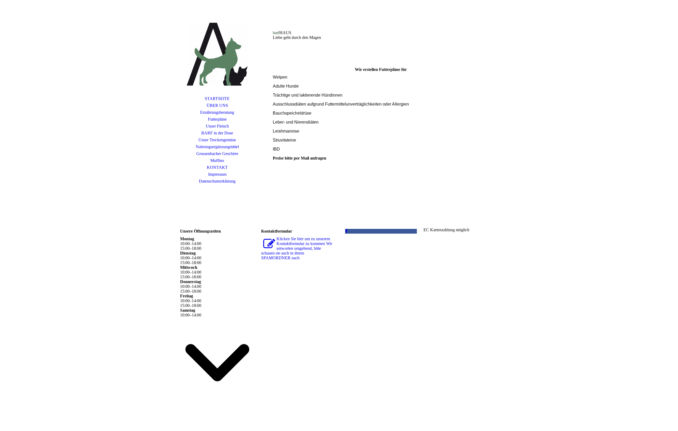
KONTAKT (217, 167)
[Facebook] (346, 231)
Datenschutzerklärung (217, 181)
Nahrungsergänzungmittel (217, 146)
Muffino (217, 160)
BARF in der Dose (217, 133)
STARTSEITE (217, 98)
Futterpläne (217, 119)
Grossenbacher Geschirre (217, 153)
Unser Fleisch (217, 126)
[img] (217, 54)
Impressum (217, 174)
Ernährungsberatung (217, 112)
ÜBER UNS (217, 105)
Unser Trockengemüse (217, 140)
